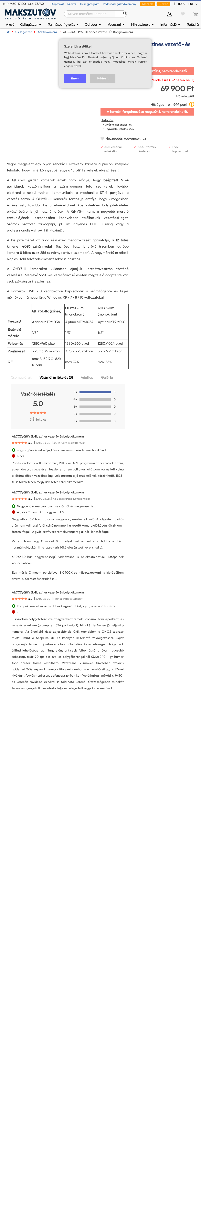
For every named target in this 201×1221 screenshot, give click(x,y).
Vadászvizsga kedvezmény (119, 4)
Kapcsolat (57, 4)
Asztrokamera (47, 32)
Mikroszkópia (142, 24)
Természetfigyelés (63, 24)
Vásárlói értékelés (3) (56, 377)
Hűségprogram (89, 4)
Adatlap (87, 377)
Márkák (147, 4)
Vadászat (116, 24)
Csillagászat (31, 24)
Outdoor (93, 24)
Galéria (107, 377)
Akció (10, 24)
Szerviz (72, 4)
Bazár (164, 4)
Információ (170, 24)
